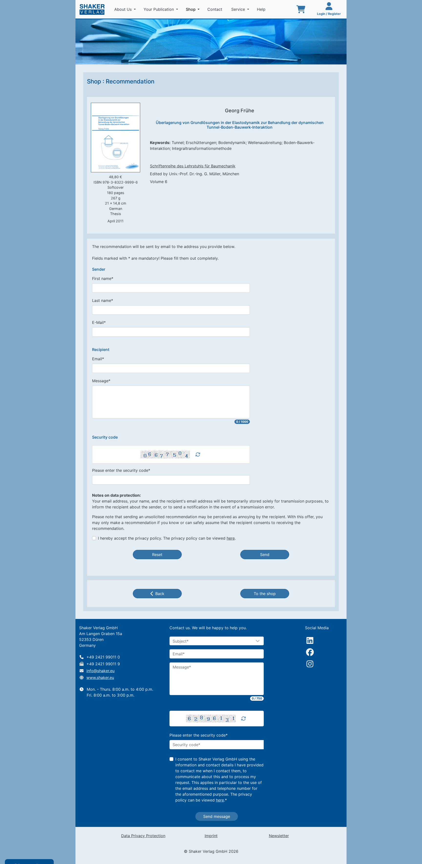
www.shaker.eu (100, 677)
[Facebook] (310, 652)
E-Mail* (99, 322)
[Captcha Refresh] (198, 454)
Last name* (102, 300)
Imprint (211, 835)
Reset (157, 554)
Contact (215, 9)
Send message (216, 816)
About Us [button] (123, 9)
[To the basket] (300, 9)
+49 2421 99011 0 (103, 657)
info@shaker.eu (100, 670)
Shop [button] (193, 9)
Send (264, 554)
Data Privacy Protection (143, 835)
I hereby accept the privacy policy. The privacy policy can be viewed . (167, 538)
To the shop (265, 593)
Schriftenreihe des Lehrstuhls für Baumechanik (192, 166)
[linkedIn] (310, 640)
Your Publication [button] (159, 9)
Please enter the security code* (121, 470)
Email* (98, 358)
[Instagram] (310, 663)
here (231, 538)
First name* (102, 278)
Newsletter (279, 835)
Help (262, 9)
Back (159, 593)
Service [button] (238, 9)
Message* (101, 380)
